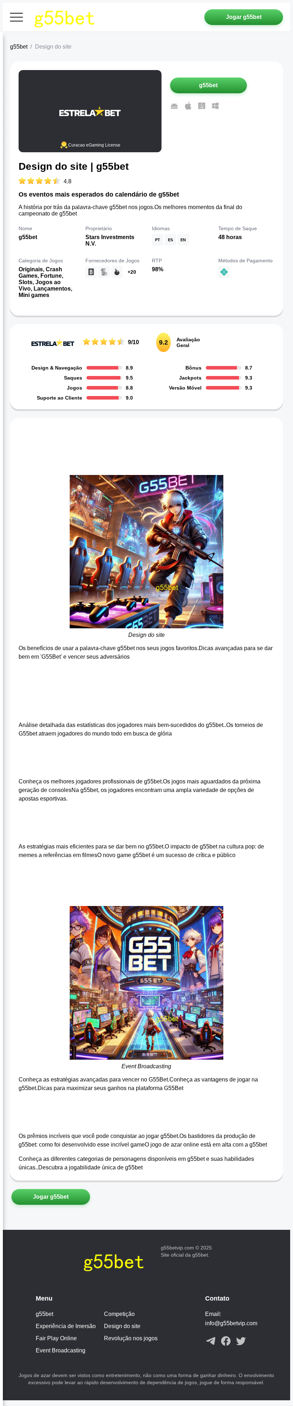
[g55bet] (67, 17)
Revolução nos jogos (131, 1338)
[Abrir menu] (16, 17)
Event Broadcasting (60, 1350)
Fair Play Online (56, 1338)
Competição (119, 1314)
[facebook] (226, 1341)
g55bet (19, 47)
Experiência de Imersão (66, 1326)
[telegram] (211, 1341)
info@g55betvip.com (231, 1323)
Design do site (122, 1326)
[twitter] (241, 1341)
